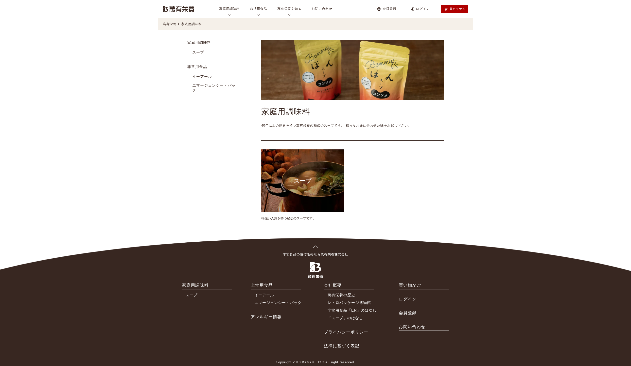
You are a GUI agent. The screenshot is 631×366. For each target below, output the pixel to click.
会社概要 (333, 285)
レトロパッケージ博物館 (349, 302)
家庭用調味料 (229, 9)
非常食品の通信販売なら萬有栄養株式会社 (315, 254)
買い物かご (410, 285)
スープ (198, 52)
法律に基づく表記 (341, 346)
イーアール (202, 76)
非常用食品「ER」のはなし (352, 310)
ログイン (423, 9)
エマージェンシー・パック (278, 302)
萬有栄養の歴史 (341, 295)
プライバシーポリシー (346, 332)
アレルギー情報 (266, 317)
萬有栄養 (178, 8)
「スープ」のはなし (345, 318)
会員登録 (389, 9)
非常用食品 (258, 9)
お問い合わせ (322, 9)
